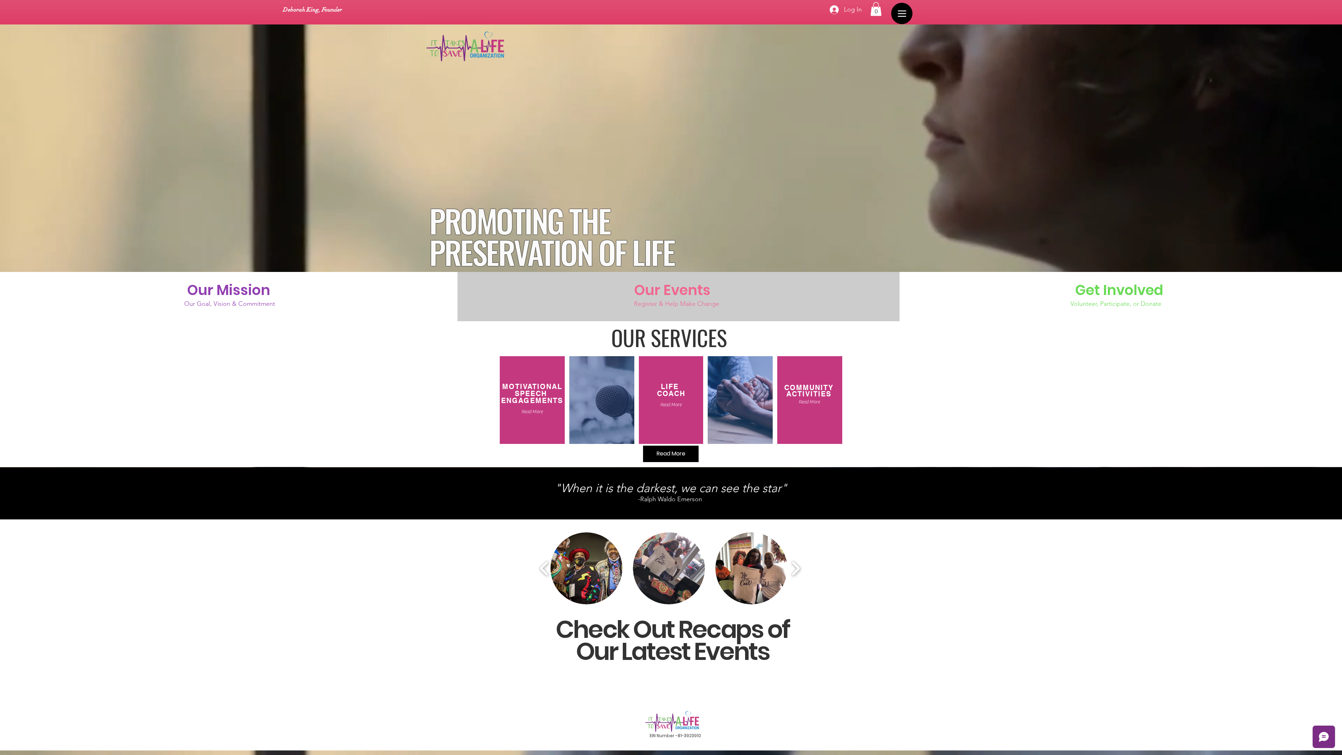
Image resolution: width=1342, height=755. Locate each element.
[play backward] (544, 568)
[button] (876, 9)
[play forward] (795, 568)
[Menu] (901, 13)
